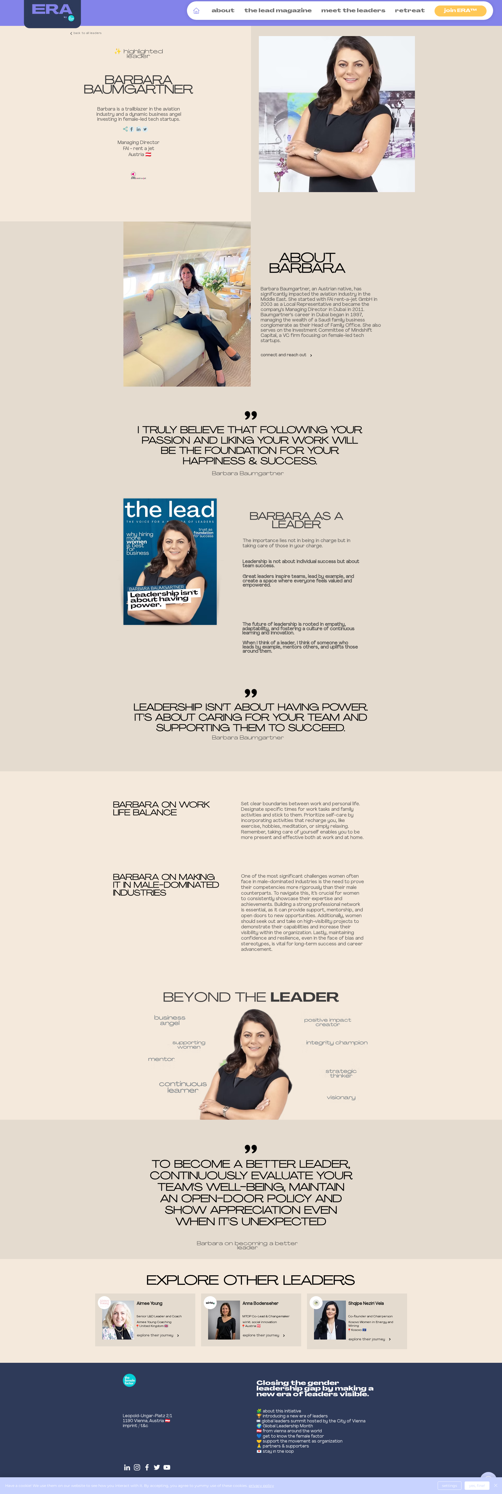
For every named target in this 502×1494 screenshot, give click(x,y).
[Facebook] (147, 1467)
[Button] (144, 1320)
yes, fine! (477, 1485)
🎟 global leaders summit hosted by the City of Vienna (311, 1421)
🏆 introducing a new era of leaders (292, 1416)
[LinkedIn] (127, 1467)
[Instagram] (137, 1467)
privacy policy (261, 1485)
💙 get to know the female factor (290, 1436)
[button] (222, 11)
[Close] (496, 1485)
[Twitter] (157, 1467)
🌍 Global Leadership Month (284, 1426)
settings (449, 1485)
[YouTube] (167, 1467)
